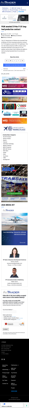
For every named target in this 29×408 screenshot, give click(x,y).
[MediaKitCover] (14, 226)
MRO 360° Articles (16, 8)
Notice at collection (7, 406)
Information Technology (8, 143)
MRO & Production (6, 11)
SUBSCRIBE (21, 11)
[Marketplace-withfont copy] (14, 128)
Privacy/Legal (5, 372)
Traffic (4, 157)
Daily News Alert (10, 316)
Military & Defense (17, 35)
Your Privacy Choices (13, 404)
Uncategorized (6, 159)
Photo (4, 154)
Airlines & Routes (7, 138)
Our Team (4, 380)
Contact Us (5, 383)
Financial (22, 10)
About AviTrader (4, 376)
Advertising (5, 369)
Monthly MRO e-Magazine (12, 319)
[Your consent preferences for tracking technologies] (26, 405)
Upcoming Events (5, 365)
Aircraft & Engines (14, 10)
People (14, 11)
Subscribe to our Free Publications (14, 65)
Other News (5, 150)
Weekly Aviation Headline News (13, 318)
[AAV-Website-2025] (14, 17)
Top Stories (5, 10)
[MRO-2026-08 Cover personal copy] (14, 183)
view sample (14, 316)
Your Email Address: (8, 309)
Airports (5, 140)
